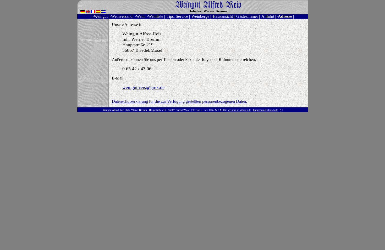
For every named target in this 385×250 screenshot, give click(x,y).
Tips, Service (177, 16)
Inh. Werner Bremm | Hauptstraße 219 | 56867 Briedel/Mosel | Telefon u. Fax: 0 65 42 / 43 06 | (176, 110)
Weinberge (200, 16)
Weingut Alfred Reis (113, 110)
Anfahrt (267, 16)
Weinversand (122, 16)
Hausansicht (223, 16)
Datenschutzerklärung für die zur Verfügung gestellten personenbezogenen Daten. (179, 101)
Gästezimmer (247, 16)
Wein (140, 16)
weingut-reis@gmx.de (143, 87)
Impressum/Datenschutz (265, 110)
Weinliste (155, 16)
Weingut (101, 16)
